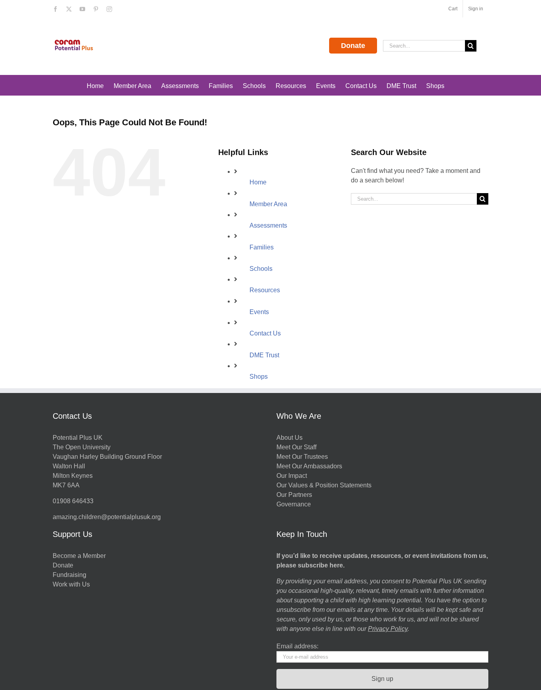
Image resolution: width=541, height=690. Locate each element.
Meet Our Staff (296, 447)
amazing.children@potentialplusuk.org (107, 517)
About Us (289, 437)
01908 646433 (73, 501)
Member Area (268, 204)
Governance (293, 504)
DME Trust (264, 355)
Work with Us (71, 584)
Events (259, 312)
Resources (265, 290)
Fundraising (69, 574)
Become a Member (79, 555)
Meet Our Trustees (302, 456)
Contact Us (265, 333)
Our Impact (292, 475)
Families (262, 247)
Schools (261, 268)
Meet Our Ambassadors (309, 466)
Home (258, 182)
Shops (259, 376)
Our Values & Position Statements (323, 485)
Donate (353, 46)
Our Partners (294, 494)
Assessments (268, 225)
